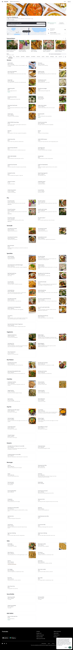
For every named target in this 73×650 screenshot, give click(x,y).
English (56, 636)
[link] (62, 5)
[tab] (10, 56)
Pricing (53, 643)
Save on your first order (40, 638)
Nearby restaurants (57, 631)
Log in (65, 1)
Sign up (69, 1)
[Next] (65, 38)
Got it (70, 647)
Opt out (66, 647)
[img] (26, 31)
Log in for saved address (41, 23)
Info (32, 18)
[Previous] (63, 38)
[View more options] (64, 5)
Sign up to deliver (39, 636)
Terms (49, 643)
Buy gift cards (38, 633)
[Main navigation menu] (2, 1)
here (61, 645)
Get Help (38, 631)
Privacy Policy (44, 643)
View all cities (56, 633)
